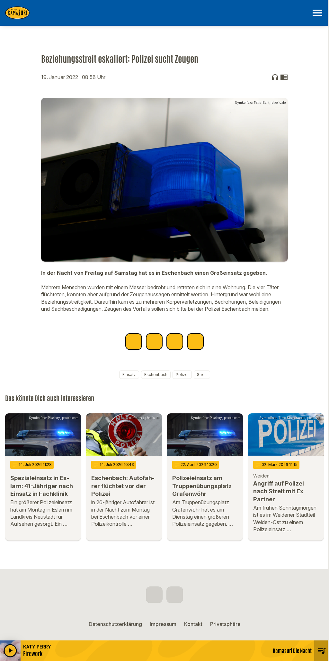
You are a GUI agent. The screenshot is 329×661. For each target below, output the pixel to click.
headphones (275, 77)
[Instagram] (174, 595)
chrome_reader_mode (284, 77)
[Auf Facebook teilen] (133, 341)
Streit (202, 374)
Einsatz (129, 374)
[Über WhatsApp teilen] (174, 341)
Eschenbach (155, 374)
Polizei (182, 374)
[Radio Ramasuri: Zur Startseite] (156, 12)
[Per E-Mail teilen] (195, 341)
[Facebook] (154, 595)
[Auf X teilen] (154, 341)
